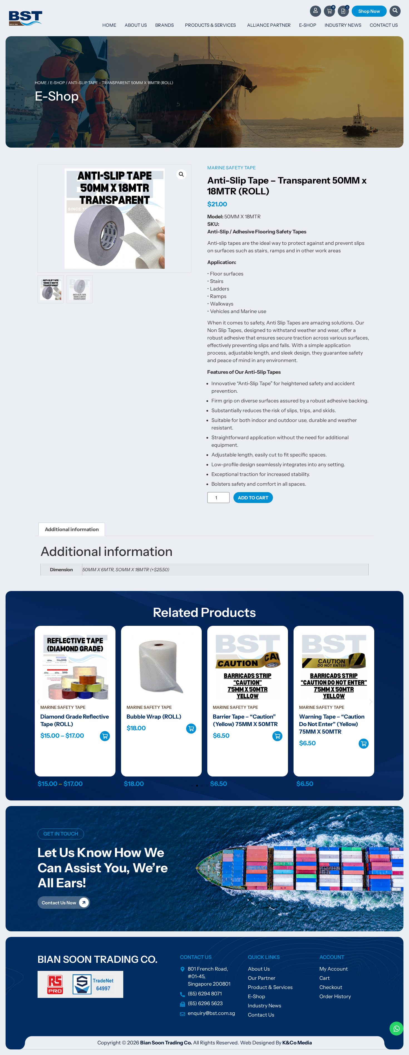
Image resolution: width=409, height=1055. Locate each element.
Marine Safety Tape (231, 167)
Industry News (343, 25)
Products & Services (210, 25)
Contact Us (384, 25)
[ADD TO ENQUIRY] (364, 736)
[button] (181, 174)
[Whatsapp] (396, 1029)
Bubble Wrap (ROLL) (67, 716)
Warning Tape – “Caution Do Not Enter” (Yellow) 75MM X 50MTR (245, 724)
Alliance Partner (269, 25)
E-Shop (307, 25)
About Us (136, 25)
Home (109, 25)
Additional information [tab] (72, 529)
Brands (164, 25)
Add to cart (253, 497)
